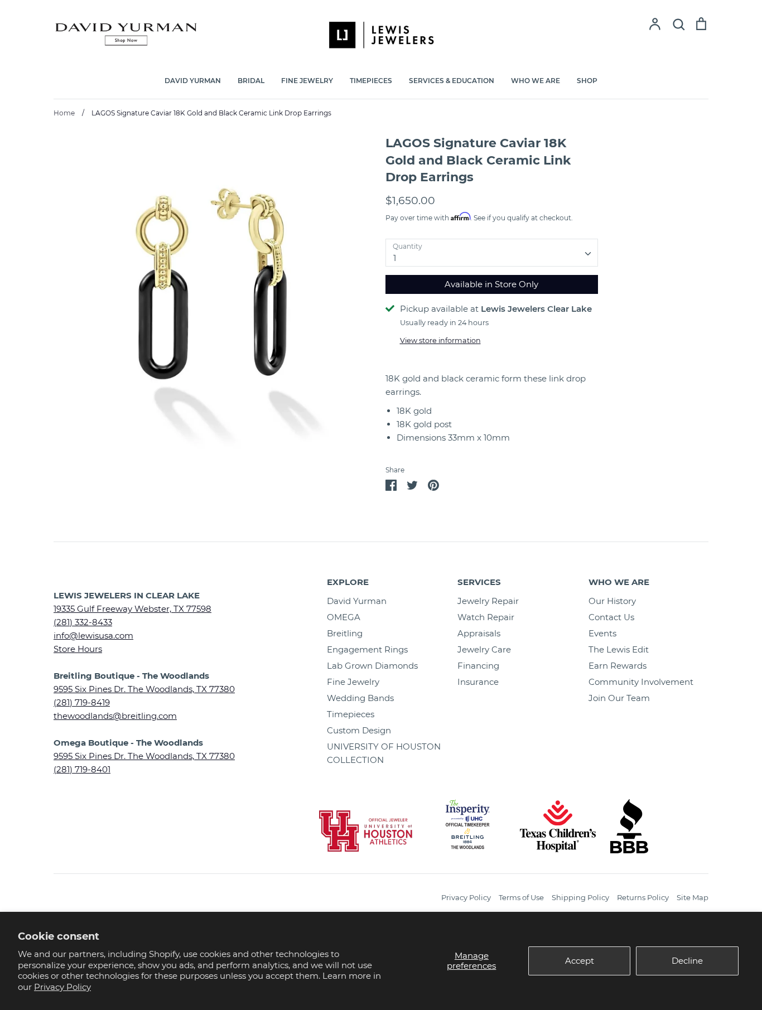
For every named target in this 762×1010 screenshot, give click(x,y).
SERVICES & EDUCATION (451, 80)
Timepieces (350, 714)
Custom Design (359, 730)
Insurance (478, 681)
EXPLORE (348, 582)
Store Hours (78, 649)
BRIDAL (251, 80)
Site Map (692, 897)
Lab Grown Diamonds (372, 665)
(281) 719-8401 (82, 769)
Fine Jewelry (353, 681)
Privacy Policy (62, 987)
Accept (579, 960)
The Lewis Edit (619, 649)
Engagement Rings (367, 649)
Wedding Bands (360, 698)
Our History (612, 601)
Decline (687, 960)
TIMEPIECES (371, 80)
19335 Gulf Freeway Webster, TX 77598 (132, 608)
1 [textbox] (394, 258)
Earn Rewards (618, 665)
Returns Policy (643, 897)
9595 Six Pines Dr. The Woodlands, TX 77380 (144, 689)
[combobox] (491, 253)
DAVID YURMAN (193, 80)
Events (602, 633)
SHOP (587, 80)
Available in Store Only (491, 284)
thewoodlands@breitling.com (115, 716)
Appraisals (478, 633)
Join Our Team (619, 698)
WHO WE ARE (535, 80)
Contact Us (611, 617)
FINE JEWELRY (307, 80)
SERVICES (479, 582)
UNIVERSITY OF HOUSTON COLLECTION (384, 753)
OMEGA (343, 617)
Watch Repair (485, 617)
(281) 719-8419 (82, 702)
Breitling (345, 633)
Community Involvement (641, 681)
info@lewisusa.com (93, 635)
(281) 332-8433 (83, 622)
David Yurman (357, 601)
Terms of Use (521, 897)
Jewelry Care (484, 649)
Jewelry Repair (488, 601)
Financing (478, 665)
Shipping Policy (580, 897)
